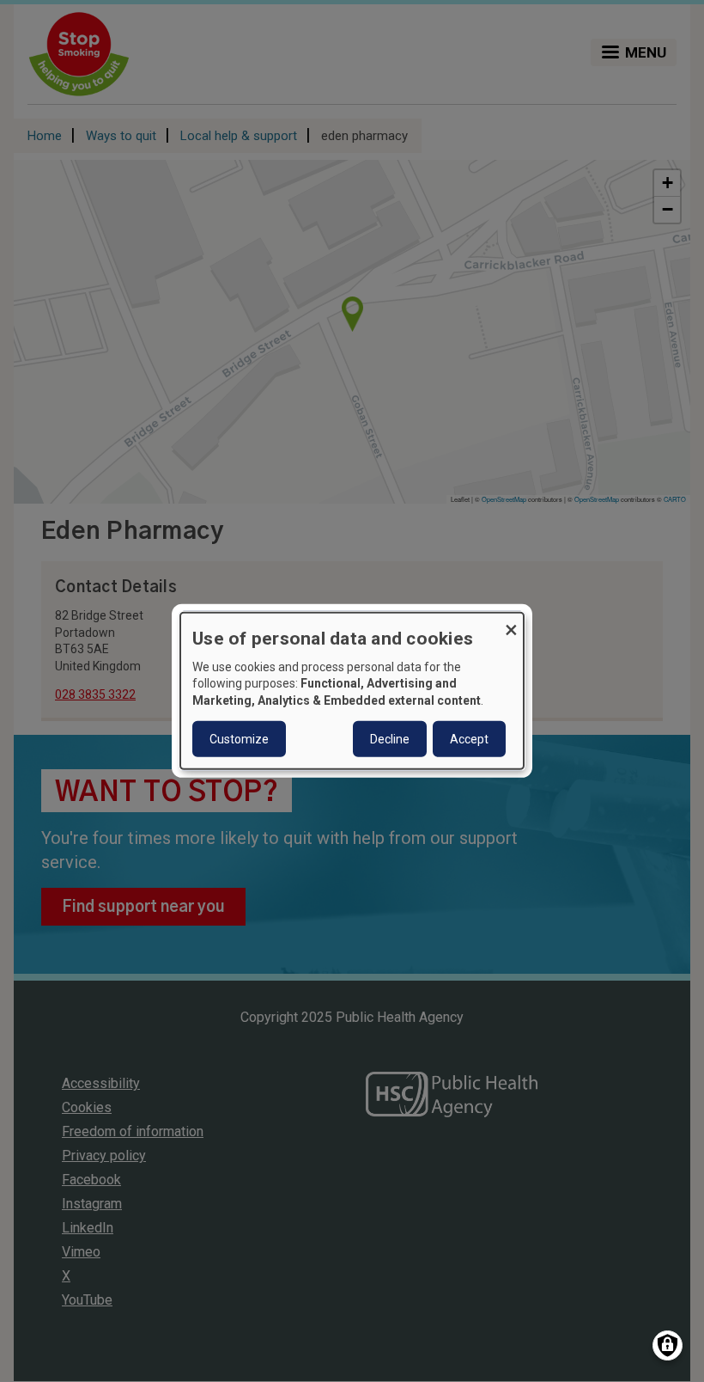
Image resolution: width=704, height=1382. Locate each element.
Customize (239, 739)
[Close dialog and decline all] (511, 623)
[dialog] (352, 691)
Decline (390, 739)
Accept (469, 739)
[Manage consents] (667, 1345)
